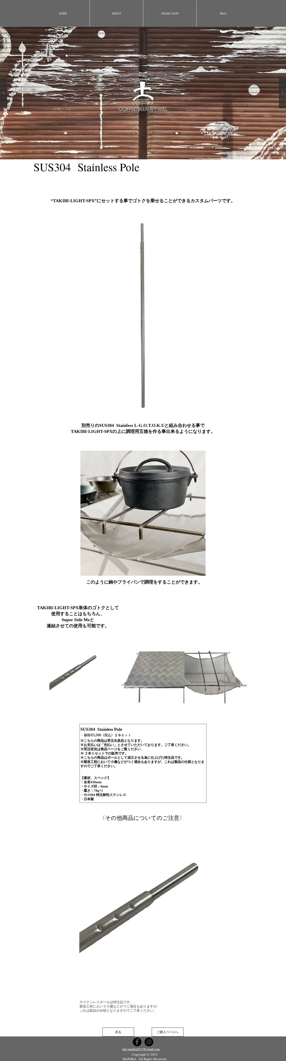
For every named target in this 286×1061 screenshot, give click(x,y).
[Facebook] (137, 1042)
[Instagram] (149, 1042)
